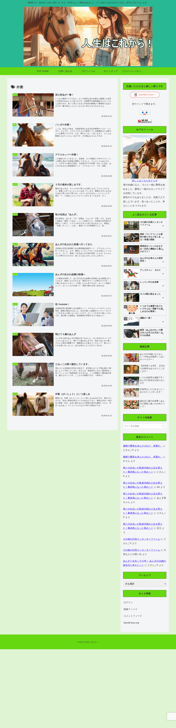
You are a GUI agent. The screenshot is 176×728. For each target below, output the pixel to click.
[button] (163, 426)
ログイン (128, 602)
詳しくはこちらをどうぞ (144, 180)
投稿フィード (130, 609)
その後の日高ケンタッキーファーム (141, 539)
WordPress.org (131, 622)
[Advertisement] (77, 688)
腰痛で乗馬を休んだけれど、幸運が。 (142, 446)
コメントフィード (133, 616)
